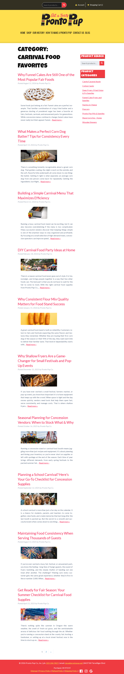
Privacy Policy (45, 671)
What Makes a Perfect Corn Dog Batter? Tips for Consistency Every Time (43, 136)
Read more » (57, 120)
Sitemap (34, 671)
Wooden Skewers (89, 122)
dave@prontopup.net (74, 663)
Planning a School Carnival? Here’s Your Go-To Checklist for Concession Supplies (45, 479)
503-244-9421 (52, 663)
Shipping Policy (71, 671)
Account (80, 5)
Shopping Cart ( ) (96, 5)
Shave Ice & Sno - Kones (92, 118)
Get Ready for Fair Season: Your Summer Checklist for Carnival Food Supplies (44, 594)
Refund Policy (57, 671)
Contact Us (78, 32)
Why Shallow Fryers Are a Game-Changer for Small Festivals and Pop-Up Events (45, 361)
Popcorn (85, 109)
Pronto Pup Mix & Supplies (93, 113)
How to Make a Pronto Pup (59, 32)
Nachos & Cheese (89, 105)
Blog (87, 32)
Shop (29, 32)
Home (22, 32)
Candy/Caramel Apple (91, 81)
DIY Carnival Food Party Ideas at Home (46, 250)
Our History (39, 32)
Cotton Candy (88, 86)
